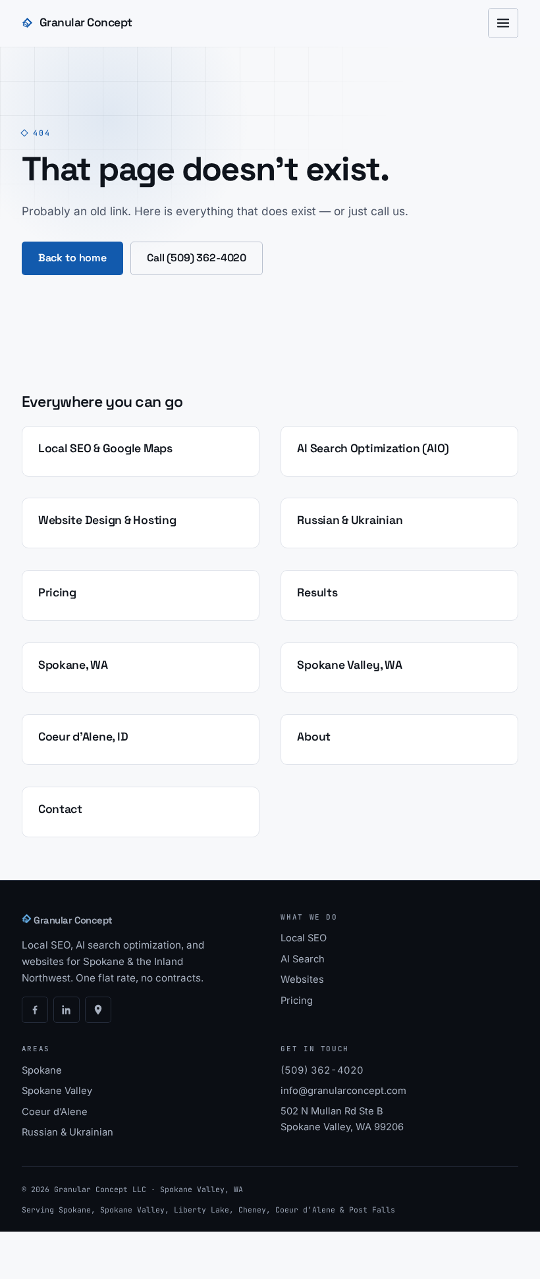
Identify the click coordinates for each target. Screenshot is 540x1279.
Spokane (42, 1070)
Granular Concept (86, 22)
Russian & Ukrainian (67, 1132)
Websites (302, 979)
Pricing (297, 1000)
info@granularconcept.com (343, 1091)
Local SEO (304, 938)
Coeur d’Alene (55, 1112)
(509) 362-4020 (322, 1070)
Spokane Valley (57, 1091)
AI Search (303, 959)
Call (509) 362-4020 (196, 258)
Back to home (72, 258)
